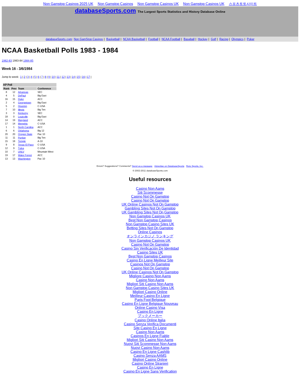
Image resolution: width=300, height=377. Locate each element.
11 (58, 76)
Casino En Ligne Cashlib (150, 352)
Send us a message (142, 166)
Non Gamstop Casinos (115, 4)
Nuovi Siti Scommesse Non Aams (150, 344)
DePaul (22, 95)
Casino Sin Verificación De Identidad (150, 248)
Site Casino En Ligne (150, 328)
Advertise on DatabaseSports (169, 166)
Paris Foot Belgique (150, 300)
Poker (250, 39)
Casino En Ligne (150, 311)
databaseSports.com (105, 10)
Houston (22, 106)
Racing (223, 39)
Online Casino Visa (150, 307)
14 (73, 76)
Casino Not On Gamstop (150, 196)
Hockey (203, 39)
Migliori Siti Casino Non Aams (150, 284)
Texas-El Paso (26, 144)
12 (63, 76)
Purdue (22, 137)
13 (68, 76)
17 (88, 76)
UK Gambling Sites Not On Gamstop (150, 212)
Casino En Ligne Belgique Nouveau (150, 304)
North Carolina (25, 127)
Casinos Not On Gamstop (150, 264)
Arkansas (23, 92)
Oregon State (25, 134)
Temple (22, 141)
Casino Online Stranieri (150, 363)
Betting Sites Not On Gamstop (150, 228)
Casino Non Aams (150, 188)
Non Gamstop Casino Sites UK (150, 224)
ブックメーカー (150, 316)
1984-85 (28, 60)
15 (78, 76)
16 (83, 76)
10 (53, 76)
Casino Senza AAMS (150, 355)
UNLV (21, 151)
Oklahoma (23, 130)
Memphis (23, 123)
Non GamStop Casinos (88, 39)
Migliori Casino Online (150, 292)
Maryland (23, 120)
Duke (21, 99)
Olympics (237, 39)
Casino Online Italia (150, 320)
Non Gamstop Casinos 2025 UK (68, 4)
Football (153, 39)
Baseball (189, 39)
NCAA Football (171, 39)
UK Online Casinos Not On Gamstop (150, 204)
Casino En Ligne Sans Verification (150, 371)
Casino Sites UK (150, 252)
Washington (24, 158)
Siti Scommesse (150, 192)
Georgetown (24, 102)
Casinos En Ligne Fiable (150, 336)
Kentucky (23, 113)
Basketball (113, 39)
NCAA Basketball (134, 39)
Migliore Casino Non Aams (150, 276)
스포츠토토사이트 (243, 4)
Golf (213, 39)
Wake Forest (25, 155)
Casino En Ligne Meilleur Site (150, 260)
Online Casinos (150, 232)
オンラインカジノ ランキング (150, 236)
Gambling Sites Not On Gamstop (150, 208)
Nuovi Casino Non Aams (150, 348)
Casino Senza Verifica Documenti (150, 324)
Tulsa (21, 148)
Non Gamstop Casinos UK (158, 4)
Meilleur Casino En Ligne (150, 296)
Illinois (21, 109)
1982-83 (7, 60)
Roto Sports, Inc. (194, 166)
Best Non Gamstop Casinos (150, 220)
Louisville (23, 116)
